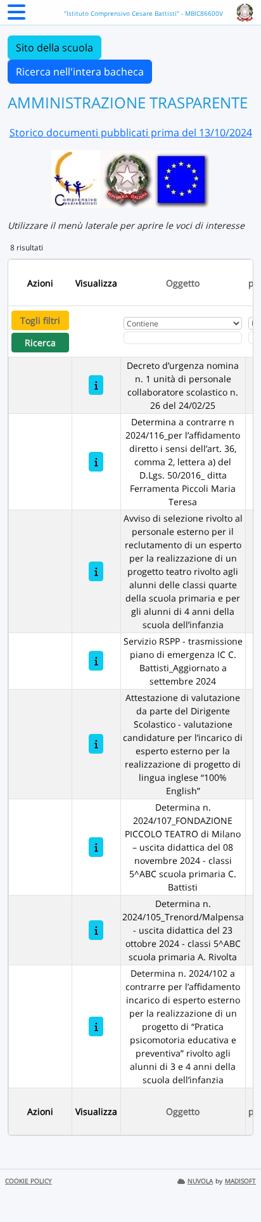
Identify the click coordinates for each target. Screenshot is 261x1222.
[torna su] (235, 1183)
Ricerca (40, 343)
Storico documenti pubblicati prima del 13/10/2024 (131, 132)
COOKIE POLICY (28, 1181)
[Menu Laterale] (16, 16)
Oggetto (183, 283)
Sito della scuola (54, 48)
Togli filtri (40, 320)
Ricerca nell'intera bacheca (80, 72)
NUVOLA (200, 1181)
